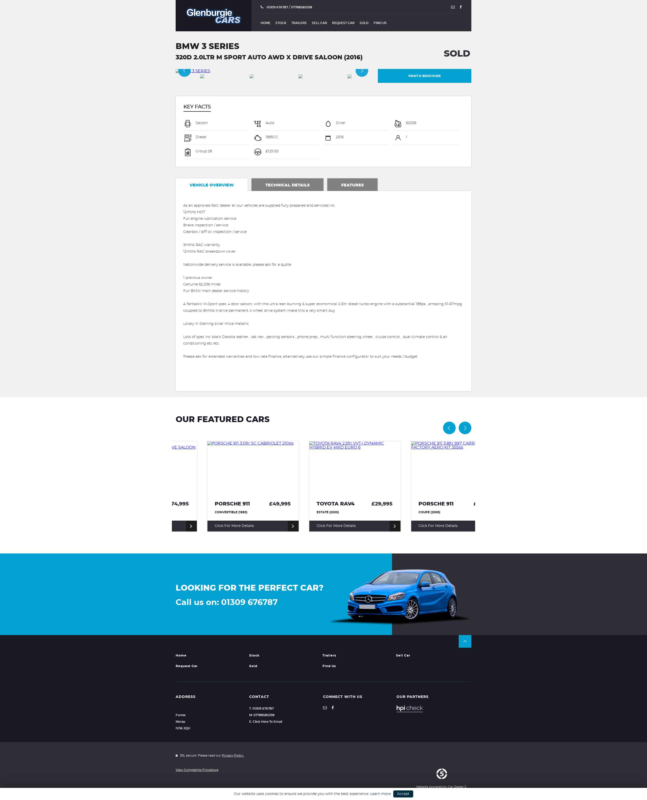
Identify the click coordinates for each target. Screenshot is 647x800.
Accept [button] (403, 794)
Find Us (380, 23)
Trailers (299, 23)
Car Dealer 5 (457, 786)
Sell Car (319, 23)
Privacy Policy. (233, 755)
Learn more (380, 794)
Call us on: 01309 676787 (227, 602)
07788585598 (301, 7)
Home (265, 23)
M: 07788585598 (261, 715)
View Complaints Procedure (197, 769)
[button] (465, 641)
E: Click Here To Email (265, 721)
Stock (280, 23)
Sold (364, 23)
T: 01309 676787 (261, 708)
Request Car (343, 23)
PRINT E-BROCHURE (424, 76)
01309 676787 (277, 7)
